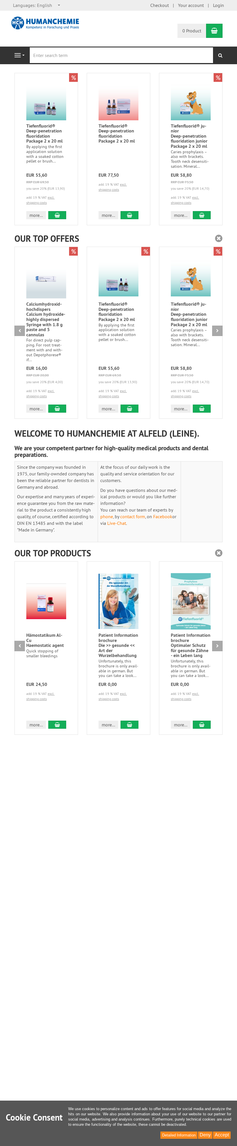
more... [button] (36, 215)
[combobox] (37, 5)
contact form (132, 516)
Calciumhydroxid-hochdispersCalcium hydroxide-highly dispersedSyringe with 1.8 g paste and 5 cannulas (45, 319)
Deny (205, 1134)
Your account (191, 5)
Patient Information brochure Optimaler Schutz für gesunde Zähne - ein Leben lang (190, 645)
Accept (222, 1134)
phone (106, 516)
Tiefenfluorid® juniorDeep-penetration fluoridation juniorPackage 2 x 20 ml (189, 136)
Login (218, 5)
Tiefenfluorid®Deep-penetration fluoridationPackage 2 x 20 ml (44, 133)
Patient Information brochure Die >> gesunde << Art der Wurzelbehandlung (118, 645)
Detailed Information (179, 1135)
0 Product (191, 31)
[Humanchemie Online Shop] (46, 22)
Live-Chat (116, 523)
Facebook (162, 516)
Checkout (159, 5)
